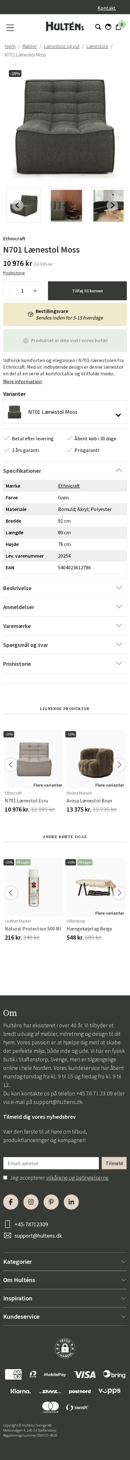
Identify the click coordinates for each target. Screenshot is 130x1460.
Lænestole (97, 46)
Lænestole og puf (62, 46)
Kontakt (107, 8)
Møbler (29, 46)
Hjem (10, 46)
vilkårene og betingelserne (77, 1177)
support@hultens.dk (58, 1101)
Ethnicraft (14, 238)
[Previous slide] (17, 205)
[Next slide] (112, 205)
